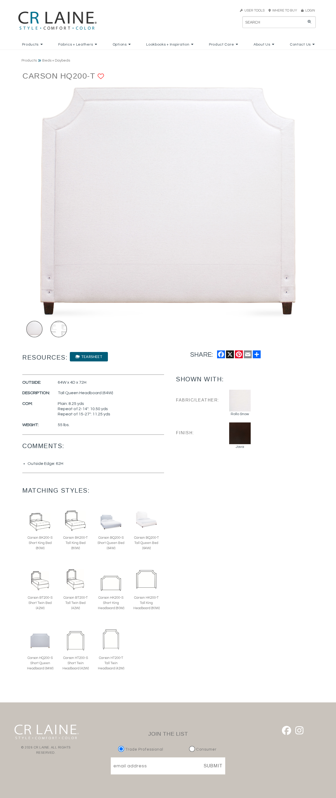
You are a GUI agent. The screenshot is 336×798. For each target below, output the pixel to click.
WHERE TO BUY (285, 10)
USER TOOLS (254, 10)
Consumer (206, 749)
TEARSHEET (91, 356)
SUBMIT (213, 765)
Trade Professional (143, 749)
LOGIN (309, 10)
